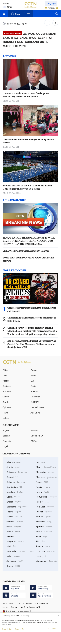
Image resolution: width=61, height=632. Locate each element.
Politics (6, 380)
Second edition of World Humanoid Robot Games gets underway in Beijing (27, 187)
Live (32, 380)
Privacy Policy (7, 629)
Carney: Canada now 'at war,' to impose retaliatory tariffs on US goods (26, 95)
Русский (34, 430)
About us (44, 603)
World (5, 375)
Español (6, 435)
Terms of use (8, 603)
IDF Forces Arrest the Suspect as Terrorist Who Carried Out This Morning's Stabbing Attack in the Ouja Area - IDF (31, 343)
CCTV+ (33, 441)
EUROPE (34, 402)
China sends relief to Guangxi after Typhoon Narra (28, 141)
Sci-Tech (7, 391)
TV (28, 14)
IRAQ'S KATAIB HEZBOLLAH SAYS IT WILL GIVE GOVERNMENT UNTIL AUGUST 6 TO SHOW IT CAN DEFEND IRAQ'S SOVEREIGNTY (29, 241)
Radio (17, 14)
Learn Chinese (37, 407)
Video (33, 375)
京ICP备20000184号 (32, 607)
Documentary (36, 435)
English (6, 430)
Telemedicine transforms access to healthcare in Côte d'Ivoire (31, 319)
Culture (6, 396)
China (5, 370)
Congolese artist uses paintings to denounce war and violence (31, 309)
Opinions (7, 407)
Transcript (35, 396)
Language (51, 3)
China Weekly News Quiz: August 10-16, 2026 (26, 250)
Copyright (20, 603)
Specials (34, 391)
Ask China (35, 412)
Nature (6, 418)
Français (7, 441)
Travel (5, 412)
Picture (33, 370)
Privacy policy (32, 603)
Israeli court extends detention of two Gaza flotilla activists (28, 259)
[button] (7, 87)
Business (7, 386)
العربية (5, 446)
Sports (6, 402)
